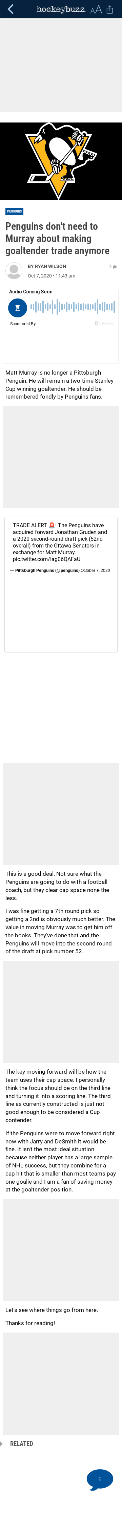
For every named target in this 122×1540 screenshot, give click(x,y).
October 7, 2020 (95, 570)
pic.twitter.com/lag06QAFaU (46, 559)
